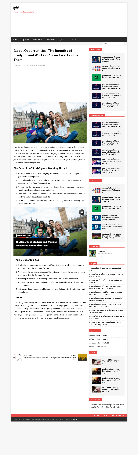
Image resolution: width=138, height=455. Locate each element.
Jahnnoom (74, 419)
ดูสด (94, 263)
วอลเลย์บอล (51, 39)
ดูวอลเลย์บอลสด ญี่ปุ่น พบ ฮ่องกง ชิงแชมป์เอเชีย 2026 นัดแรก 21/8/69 (111, 105)
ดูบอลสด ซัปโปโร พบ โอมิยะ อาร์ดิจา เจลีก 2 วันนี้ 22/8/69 (111, 76)
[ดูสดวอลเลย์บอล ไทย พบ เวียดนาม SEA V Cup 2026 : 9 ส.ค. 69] (96, 161)
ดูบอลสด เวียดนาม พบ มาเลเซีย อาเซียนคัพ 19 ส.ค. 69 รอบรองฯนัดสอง (111, 217)
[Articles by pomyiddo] (92, 256)
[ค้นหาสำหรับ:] (114, 43)
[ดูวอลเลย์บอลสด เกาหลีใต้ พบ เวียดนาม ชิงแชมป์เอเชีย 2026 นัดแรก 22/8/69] (96, 96)
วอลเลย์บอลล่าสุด (97, 115)
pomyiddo (101, 251)
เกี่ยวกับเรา (96, 415)
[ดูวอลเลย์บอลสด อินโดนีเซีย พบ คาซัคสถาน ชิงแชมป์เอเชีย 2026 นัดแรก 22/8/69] (96, 87)
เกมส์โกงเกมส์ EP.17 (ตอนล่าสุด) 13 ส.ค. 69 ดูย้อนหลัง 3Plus (111, 371)
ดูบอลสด (26, 39)
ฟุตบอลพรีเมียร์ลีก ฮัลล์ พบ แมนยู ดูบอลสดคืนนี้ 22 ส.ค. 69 (111, 68)
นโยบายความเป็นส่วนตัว (118, 415)
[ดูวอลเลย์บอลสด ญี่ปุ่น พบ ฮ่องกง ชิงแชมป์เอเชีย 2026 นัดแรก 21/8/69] (96, 105)
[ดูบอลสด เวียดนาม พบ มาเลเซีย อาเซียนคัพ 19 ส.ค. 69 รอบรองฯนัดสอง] (96, 218)
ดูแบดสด (62, 39)
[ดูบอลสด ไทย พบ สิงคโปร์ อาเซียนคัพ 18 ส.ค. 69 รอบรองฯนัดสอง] (96, 227)
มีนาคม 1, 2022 (20, 65)
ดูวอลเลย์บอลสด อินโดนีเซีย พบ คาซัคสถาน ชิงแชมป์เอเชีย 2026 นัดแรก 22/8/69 (111, 86)
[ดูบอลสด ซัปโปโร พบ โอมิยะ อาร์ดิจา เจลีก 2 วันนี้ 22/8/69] (96, 77)
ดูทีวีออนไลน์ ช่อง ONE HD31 (98, 346)
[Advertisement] (88, 20)
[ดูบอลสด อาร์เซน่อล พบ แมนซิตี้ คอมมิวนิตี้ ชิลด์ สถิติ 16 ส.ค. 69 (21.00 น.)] (96, 236)
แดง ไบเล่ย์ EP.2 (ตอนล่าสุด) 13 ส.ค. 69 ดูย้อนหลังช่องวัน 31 (111, 362)
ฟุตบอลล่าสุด (95, 181)
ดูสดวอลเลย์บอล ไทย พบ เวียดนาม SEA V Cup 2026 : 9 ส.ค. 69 (111, 161)
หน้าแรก (16, 39)
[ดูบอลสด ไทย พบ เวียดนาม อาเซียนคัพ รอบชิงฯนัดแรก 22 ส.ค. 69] (96, 59)
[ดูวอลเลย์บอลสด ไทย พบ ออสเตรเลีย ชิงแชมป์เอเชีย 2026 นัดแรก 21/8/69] (96, 152)
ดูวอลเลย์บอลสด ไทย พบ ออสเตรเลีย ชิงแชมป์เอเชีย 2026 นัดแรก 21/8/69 (111, 152)
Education (32, 65)
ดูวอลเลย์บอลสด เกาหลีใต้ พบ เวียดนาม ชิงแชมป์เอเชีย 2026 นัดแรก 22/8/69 (111, 96)
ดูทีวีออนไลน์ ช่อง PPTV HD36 (98, 339)
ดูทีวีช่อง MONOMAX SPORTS (98, 336)
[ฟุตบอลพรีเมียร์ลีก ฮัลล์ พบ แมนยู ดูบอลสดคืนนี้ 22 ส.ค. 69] (96, 68)
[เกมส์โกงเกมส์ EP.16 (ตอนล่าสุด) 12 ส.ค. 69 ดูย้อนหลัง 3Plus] (96, 380)
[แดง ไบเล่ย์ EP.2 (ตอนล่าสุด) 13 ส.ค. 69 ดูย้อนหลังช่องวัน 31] (96, 362)
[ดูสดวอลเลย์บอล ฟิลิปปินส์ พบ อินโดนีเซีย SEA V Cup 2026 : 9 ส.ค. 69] (96, 170)
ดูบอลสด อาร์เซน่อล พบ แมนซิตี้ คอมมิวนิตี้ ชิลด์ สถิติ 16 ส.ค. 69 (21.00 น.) (111, 236)
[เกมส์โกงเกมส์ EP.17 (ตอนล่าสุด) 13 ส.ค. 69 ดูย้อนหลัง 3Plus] (96, 371)
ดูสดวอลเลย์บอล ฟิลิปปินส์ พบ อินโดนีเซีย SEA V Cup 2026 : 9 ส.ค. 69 (111, 170)
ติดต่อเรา (106, 415)
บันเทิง (72, 39)
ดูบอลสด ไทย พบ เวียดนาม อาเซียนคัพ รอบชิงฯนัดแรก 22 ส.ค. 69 (111, 59)
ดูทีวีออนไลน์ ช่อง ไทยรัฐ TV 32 (99, 343)
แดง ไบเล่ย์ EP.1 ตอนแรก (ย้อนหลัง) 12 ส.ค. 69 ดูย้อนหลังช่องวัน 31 (111, 389)
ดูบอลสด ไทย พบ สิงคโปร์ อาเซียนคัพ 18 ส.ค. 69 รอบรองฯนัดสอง (112, 227)
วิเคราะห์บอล (37, 39)
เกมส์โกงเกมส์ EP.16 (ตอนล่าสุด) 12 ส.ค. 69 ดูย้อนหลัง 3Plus (111, 380)
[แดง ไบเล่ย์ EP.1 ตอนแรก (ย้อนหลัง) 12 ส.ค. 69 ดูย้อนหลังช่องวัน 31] (96, 389)
